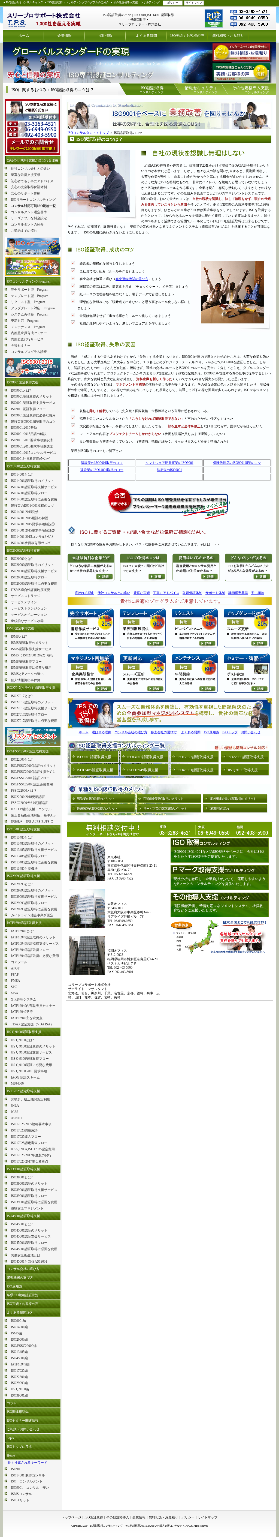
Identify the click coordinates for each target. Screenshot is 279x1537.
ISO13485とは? (21, 837)
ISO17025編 (19, 1371)
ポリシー (172, 2)
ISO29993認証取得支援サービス (34, 897)
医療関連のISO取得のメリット (97, 808)
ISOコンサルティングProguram (29, 281)
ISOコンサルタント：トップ (88, 133)
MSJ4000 (17, 1083)
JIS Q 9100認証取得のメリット (33, 1046)
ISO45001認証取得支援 (23, 1216)
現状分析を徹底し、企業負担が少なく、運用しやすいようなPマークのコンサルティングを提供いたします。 (220, 881)
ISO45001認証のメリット (29, 1230)
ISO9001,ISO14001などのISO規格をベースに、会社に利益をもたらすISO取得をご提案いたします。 (219, 853)
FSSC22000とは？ (24, 790)
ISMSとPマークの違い (27, 674)
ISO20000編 (19, 1339)
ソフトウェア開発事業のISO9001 (169, 463)
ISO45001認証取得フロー (29, 1243)
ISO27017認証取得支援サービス (34, 708)
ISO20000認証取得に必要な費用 (34, 584)
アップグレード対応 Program (33, 308)
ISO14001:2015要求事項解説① (33, 524)
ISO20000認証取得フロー (29, 577)
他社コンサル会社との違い (30, 168)
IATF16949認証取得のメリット (33, 937)
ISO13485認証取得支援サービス (34, 850)
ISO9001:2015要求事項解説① (32, 440)
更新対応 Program (24, 321)
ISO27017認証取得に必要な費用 (34, 721)
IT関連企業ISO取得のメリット (163, 799)
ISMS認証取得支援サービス (31, 649)
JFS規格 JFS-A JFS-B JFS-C (32, 822)
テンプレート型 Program (29, 296)
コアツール (19, 962)
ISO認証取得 (93, 1517)
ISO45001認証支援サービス (31, 1236)
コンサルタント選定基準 (29, 212)
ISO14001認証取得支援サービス (34, 487)
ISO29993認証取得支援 (23, 876)
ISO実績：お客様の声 (187, 36)
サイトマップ (194, 2)
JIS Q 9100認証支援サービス (31, 1052)
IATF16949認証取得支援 (24, 923)
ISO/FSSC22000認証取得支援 (28, 751)
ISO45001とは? (21, 1224)
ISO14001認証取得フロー (29, 493)
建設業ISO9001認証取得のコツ (33, 422)
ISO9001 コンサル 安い (30, 1488)
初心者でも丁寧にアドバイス (32, 181)
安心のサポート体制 (25, 193)
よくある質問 (146, 36)
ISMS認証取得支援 (20, 628)
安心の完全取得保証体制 (29, 187)
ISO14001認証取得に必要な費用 (34, 499)
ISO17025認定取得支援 (23, 1091)
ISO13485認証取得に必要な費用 (34, 862)
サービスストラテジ (25, 596)
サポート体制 (215, 593)
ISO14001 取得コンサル (28, 1475)
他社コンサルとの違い (114, 593)
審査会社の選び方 (164, 732)
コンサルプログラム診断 (29, 352)
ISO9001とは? (21, 390)
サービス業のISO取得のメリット (165, 808)
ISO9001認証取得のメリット (31, 396)
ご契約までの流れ (24, 231)
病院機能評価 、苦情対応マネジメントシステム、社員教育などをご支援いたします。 (218, 908)
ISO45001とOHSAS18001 (29, 1261)
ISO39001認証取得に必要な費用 (34, 1202)
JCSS (14, 1112)
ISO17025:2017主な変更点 (29, 1161)
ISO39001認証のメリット (29, 1183)
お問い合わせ (250, 732)
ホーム (24, 36)
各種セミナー (21, 345)
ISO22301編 (19, 1377)
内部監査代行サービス (27, 339)
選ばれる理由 (84, 593)
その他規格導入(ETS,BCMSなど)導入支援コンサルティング (157, 1525)
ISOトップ (230, 732)
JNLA (15, 1105)
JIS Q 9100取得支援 (243, 770)
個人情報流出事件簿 (25, 680)
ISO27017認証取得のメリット (32, 702)
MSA (14, 993)
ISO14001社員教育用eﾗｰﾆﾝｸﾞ (31, 543)
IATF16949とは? (22, 931)
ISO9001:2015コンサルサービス (33, 453)
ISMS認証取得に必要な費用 (31, 668)
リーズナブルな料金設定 (29, 218)
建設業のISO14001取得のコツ (32, 506)
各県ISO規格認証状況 (22, 1295)
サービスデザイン (24, 602)
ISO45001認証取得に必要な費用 (34, 1249)
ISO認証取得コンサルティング (24, 2)
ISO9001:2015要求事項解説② (32, 446)
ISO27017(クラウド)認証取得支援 (31, 688)
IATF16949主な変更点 (27, 1018)
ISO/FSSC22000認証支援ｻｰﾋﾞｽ (32, 772)
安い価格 (257, 593)
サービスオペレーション (29, 615)
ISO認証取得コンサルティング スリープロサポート (44, 18)
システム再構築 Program (29, 314)
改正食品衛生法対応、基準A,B (33, 815)
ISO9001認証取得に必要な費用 (33, 415)
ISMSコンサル (21, 1494)
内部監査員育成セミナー (29, 333)
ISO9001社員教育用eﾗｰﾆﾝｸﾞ (30, 459)
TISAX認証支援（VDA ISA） (32, 1024)
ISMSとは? (19, 636)
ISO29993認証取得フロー (29, 903)
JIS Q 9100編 (20, 1389)
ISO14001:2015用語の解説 (29, 518)
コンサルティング (151, 90)
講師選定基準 (238, 593)
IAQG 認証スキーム (25, 1077)
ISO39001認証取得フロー (29, 1196)
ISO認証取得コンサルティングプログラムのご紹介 (78, 2)
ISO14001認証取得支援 (23, 466)
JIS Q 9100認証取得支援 (24, 1032)
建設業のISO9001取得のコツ (102, 463)
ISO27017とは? (21, 696)
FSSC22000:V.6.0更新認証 (29, 803)
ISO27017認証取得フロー (29, 714)
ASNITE (17, 1118)
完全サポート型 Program (29, 290)
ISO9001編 (18, 1321)
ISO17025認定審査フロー (29, 1143)
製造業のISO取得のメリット (96, 799)
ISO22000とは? (21, 759)
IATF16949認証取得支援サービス (35, 943)
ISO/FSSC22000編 (24, 1346)
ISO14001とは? (21, 474)
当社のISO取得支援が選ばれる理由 (32, 160)
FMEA (15, 981)
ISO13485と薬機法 (24, 868)
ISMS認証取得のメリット (29, 643)
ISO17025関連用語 (24, 1130)
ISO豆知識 (14, 1286)
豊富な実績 (142, 593)
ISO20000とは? (21, 559)
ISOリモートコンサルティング (33, 200)
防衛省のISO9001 (169, 470)
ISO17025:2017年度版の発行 (31, 1155)
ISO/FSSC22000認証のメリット (33, 766)
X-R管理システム (23, 999)
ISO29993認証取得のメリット (32, 890)
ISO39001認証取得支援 (23, 1169)
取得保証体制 (192, 593)
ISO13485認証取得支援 (23, 829)
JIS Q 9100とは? (22, 1040)
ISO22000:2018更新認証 (28, 797)
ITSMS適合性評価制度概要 (30, 590)
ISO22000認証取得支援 (246, 757)
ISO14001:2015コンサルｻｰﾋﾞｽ (32, 537)
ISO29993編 (19, 1383)
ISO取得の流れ (219, 808)
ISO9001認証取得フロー (28, 409)
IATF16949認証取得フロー (30, 950)
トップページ (71, 1517)
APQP (15, 968)
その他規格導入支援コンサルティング (136, 2)
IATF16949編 (20, 1364)
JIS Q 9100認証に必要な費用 (31, 1065)
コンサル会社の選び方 (23, 1269)
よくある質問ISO (19, 1312)
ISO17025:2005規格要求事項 (31, 1124)
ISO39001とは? (21, 1177)
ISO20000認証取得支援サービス (34, 571)
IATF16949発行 (22, 1012)
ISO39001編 (19, 1395)
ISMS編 (16, 1333)
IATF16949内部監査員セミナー (33, 1006)
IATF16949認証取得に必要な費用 (35, 956)
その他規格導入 (117, 1517)
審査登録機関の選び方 (132, 279)
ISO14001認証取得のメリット (32, 481)
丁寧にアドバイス (166, 593)
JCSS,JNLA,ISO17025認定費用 (33, 1149)
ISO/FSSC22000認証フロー (30, 778)
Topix (10, 1438)
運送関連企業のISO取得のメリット (233, 799)
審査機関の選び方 (20, 1278)
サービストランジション (29, 608)
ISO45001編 (19, 1358)
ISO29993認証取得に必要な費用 (34, 909)
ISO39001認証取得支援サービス (34, 1190)
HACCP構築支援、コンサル (31, 809)
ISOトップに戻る (19, 1447)
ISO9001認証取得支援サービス (33, 403)
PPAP (15, 975)
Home (11, 1455)
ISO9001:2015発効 (24, 428)
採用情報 (105, 36)
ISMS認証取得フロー (26, 662)
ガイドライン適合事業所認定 (32, 915)
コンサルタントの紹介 (27, 224)
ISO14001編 (19, 1327)
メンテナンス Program (28, 327)
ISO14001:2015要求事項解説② (33, 530)
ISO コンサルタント (27, 1481)
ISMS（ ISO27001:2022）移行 (32, 655)
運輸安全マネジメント (27, 1208)
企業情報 (64, 36)
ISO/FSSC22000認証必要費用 (32, 784)
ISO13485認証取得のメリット (32, 843)
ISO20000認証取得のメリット (32, 565)
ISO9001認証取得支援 (22, 382)
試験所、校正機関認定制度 (30, 1099)
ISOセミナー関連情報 (22, 1420)
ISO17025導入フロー (26, 1137)
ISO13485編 (19, 1352)
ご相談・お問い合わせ (23, 1429)
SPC (14, 987)
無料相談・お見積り (228, 36)
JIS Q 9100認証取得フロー (30, 1059)
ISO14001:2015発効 (24, 512)
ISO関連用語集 (18, 1412)
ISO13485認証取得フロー (29, 856)
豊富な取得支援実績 (25, 175)
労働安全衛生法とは (25, 1255)
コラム (12, 1403)
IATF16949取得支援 (142, 770)
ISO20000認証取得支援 (23, 551)
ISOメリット (20, 1500)
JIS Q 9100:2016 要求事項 (29, 1071)
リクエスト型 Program (28, 302)
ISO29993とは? (21, 884)
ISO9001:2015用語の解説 (29, 434)
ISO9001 (17, 1469)
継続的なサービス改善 (27, 621)
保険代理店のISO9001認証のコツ (237, 463)
